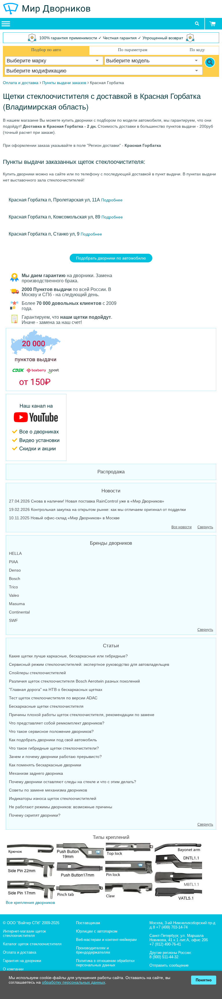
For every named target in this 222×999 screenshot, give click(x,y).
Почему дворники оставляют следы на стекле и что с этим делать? (72, 781)
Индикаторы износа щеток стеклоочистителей (52, 798)
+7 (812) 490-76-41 (165, 944)
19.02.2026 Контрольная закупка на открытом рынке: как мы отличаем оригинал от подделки (97, 509)
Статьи (111, 645)
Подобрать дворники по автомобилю (111, 258)
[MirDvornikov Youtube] (111, 427)
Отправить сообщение (168, 965)
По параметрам (132, 49)
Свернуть (205, 527)
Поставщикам (88, 923)
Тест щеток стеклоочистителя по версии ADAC (53, 698)
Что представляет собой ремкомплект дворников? (56, 723)
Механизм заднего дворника (36, 773)
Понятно (204, 980)
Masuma (17, 603)
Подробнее (111, 200)
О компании (13, 969)
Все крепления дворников (30, 902)
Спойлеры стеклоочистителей (37, 672)
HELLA (15, 553)
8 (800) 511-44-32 (163, 957)
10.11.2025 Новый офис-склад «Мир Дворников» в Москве (64, 518)
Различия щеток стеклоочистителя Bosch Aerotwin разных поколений (74, 681)
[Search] (210, 62)
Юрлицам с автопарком (96, 931)
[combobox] (54, 60)
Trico (13, 587)
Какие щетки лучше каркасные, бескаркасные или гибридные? (68, 656)
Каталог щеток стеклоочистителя (32, 944)
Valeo (14, 595)
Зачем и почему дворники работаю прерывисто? (55, 756)
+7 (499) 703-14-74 (172, 927)
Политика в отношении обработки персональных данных (105, 963)
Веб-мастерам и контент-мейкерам (106, 939)
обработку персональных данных (73, 982)
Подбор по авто (46, 49)
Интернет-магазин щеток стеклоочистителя (24, 933)
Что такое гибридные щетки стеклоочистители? (54, 748)
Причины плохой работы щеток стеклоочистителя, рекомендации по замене (81, 714)
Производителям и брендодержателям (93, 950)
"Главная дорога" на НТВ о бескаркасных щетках (55, 689)
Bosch (14, 578)
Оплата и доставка (19, 952)
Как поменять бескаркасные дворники (45, 765)
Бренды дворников (111, 543)
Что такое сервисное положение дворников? (51, 731)
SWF (13, 620)
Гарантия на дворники (22, 961)
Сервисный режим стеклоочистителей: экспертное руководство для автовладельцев (89, 664)
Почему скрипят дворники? (34, 815)
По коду (197, 49)
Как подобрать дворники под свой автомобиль (53, 739)
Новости (111, 491)
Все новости (181, 527)
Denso (15, 570)
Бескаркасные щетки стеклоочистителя (46, 706)
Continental (19, 612)
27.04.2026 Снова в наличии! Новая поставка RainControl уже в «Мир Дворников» (86, 501)
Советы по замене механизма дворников (48, 790)
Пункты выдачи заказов (64, 82)
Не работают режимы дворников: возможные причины (60, 807)
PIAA (13, 561)
